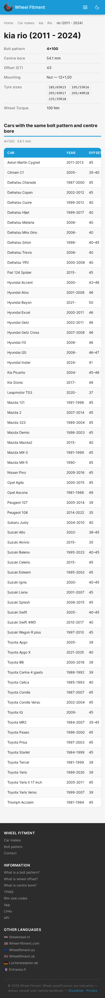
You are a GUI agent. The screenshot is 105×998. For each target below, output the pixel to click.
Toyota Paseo (18, 732)
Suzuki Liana (17, 592)
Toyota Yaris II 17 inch (24, 782)
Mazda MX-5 (17, 462)
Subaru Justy (18, 522)
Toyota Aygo (17, 642)
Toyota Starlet (18, 752)
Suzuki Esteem (19, 572)
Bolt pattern (13, 847)
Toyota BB (15, 662)
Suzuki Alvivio (18, 542)
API (6, 918)
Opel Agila (15, 482)
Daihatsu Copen (20, 192)
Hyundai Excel (18, 312)
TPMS (8, 892)
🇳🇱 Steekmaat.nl (17, 937)
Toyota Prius (17, 742)
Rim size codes (15, 898)
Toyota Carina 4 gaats (25, 672)
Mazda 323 (16, 422)
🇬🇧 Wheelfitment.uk (19, 956)
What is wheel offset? (21, 879)
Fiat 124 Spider (19, 272)
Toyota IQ (15, 712)
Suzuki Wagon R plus (24, 632)
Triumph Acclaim (20, 802)
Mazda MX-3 (17, 452)
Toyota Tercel (18, 762)
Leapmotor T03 (19, 392)
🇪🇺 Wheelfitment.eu (19, 950)
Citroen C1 (15, 172)
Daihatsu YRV (18, 262)
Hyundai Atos (18, 292)
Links (8, 911)
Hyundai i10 (16, 342)
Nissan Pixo (16, 472)
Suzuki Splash (18, 602)
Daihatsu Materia (20, 222)
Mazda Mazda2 (19, 442)
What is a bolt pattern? (22, 872)
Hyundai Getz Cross (23, 332)
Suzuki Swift (17, 612)
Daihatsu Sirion (19, 242)
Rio (49, 23)
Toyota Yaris (17, 772)
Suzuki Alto (16, 532)
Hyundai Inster (19, 362)
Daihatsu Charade (21, 182)
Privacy (91, 990)
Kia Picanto (16, 372)
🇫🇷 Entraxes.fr (15, 969)
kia (41, 23)
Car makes (26, 23)
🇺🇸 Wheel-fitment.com (21, 943)
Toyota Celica (18, 682)
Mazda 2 (14, 412)
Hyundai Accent (20, 282)
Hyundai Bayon (19, 302)
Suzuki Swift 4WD (21, 622)
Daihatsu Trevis (19, 252)
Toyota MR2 (16, 722)
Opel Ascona (17, 492)
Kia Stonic (15, 382)
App (7, 905)
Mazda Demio (18, 432)
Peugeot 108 (17, 512)
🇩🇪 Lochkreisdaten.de (21, 963)
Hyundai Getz (18, 322)
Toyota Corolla (18, 692)
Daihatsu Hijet (18, 212)
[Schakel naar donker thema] (97, 7)
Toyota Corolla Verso (23, 702)
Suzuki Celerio (18, 562)
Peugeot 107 (17, 502)
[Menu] (85, 7)
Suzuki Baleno (18, 552)
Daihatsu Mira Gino (22, 232)
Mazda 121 (16, 402)
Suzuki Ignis (17, 582)
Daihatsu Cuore (19, 202)
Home (8, 23)
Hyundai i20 (16, 352)
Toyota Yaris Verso (22, 792)
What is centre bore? (20, 885)
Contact (10, 853)
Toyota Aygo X (19, 652)
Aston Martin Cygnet (23, 162)
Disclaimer (76, 990)
